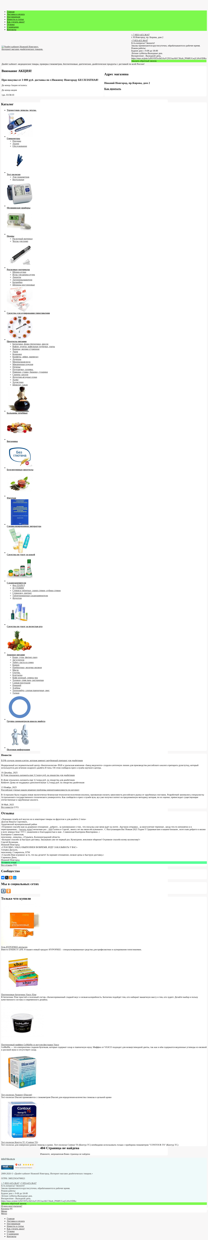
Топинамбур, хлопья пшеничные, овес (31, 690)
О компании (13, 27)
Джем (15, 351)
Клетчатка (17, 675)
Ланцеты (16, 277)
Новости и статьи (15, 19)
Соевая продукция (21, 683)
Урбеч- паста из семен (23, 662)
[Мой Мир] (14, 877)
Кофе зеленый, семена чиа (25, 677)
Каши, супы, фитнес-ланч (24, 657)
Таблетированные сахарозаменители (30, 595)
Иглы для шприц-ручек (23, 274)
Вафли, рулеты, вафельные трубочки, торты (33, 346)
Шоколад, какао (20, 385)
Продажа (16, 141)
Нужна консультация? (11, 1206)
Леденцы (16, 359)
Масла (15, 670)
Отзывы (11, 24)
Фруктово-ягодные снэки (24, 377)
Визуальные (18, 179)
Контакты (11, 29)
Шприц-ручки (19, 272)
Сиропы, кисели (20, 374)
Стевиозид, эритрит (22, 593)
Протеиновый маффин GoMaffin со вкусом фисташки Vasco (30, 1044)
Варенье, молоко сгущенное (25, 349)
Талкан (15, 693)
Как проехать (112, 88)
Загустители (18, 660)
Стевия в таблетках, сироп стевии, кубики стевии (36, 590)
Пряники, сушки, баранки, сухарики (30, 372)
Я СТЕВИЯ (18, 588)
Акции (15, 143)
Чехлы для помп (20, 241)
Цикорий (16, 685)
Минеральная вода (21, 362)
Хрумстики (17, 382)
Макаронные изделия (22, 364)
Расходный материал (22, 238)
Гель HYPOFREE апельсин (14, 947)
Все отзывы (6, 865)
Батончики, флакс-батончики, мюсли (30, 344)
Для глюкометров (20, 177)
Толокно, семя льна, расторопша (28, 680)
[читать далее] (26, 829)
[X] (6, 877)
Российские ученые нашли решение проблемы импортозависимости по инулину (40, 790)
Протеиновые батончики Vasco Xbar (18, 994)
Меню (4, 1211)
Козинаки (17, 354)
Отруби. (16, 672)
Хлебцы (16, 688)
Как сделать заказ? (16, 22)
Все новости (7, 807)
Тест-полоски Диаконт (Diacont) (16, 1095)
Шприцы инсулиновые (23, 285)
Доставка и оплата (16, 14)
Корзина (5, 1208)
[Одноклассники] (10, 877)
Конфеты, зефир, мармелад (25, 356)
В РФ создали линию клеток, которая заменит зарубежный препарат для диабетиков (42, 760)
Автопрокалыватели (22, 280)
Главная (10, 11)
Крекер (15, 665)
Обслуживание (19, 146)
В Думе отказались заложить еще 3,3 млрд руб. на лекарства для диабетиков (38, 775)
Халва (15, 379)
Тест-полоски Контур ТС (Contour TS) (19, 1142)
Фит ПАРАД (18, 585)
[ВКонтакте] (3, 877)
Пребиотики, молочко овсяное (27, 667)
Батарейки (17, 282)
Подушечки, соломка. (22, 369)
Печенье (16, 367)
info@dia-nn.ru (8, 1159)
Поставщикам (13, 17)
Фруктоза (17, 598)
